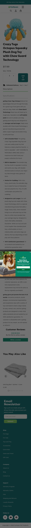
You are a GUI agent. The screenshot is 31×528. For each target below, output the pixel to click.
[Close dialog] (30, 252)
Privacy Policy (27, 272)
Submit (23, 269)
